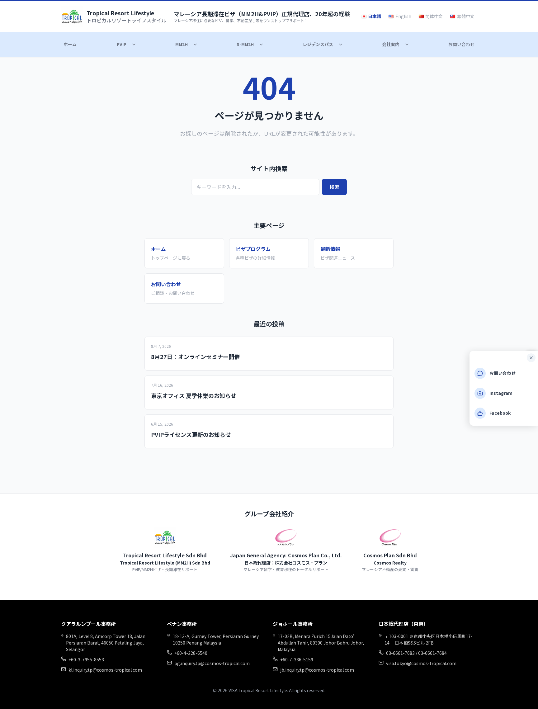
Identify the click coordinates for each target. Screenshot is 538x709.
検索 (334, 187)
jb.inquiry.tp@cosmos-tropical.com (317, 670)
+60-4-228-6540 (190, 653)
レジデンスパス (318, 44)
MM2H (181, 44)
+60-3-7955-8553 (86, 659)
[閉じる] (531, 357)
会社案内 (390, 44)
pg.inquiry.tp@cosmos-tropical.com (212, 663)
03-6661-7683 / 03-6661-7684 (416, 653)
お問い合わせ (461, 44)
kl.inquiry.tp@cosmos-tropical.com (105, 670)
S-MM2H (245, 44)
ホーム (70, 44)
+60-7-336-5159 (296, 659)
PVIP (121, 44)
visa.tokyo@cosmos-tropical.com (421, 663)
